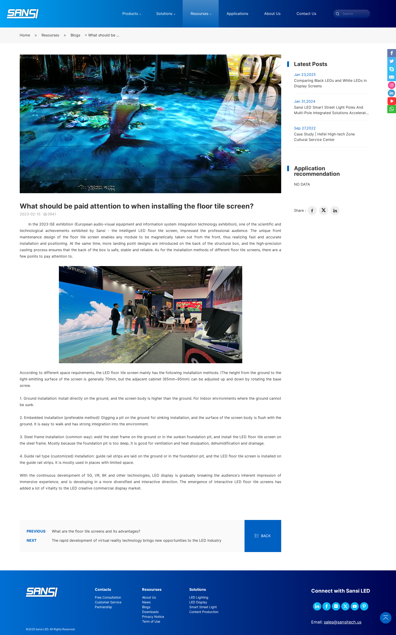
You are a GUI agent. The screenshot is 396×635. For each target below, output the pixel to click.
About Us (149, 597)
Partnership (103, 607)
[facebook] (312, 210)
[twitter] (323, 210)
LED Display (198, 602)
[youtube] (355, 606)
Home (25, 35)
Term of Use (151, 621)
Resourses (50, 35)
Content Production (203, 612)
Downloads (150, 612)
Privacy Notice (153, 617)
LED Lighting (198, 597)
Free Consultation (108, 597)
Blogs (75, 35)
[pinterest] (364, 606)
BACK (266, 536)
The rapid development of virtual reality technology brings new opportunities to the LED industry (124, 540)
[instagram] (336, 606)
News (146, 602)
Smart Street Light (203, 607)
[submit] (337, 14)
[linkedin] (335, 210)
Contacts (103, 589)
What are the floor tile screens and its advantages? (83, 531)
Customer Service (108, 602)
